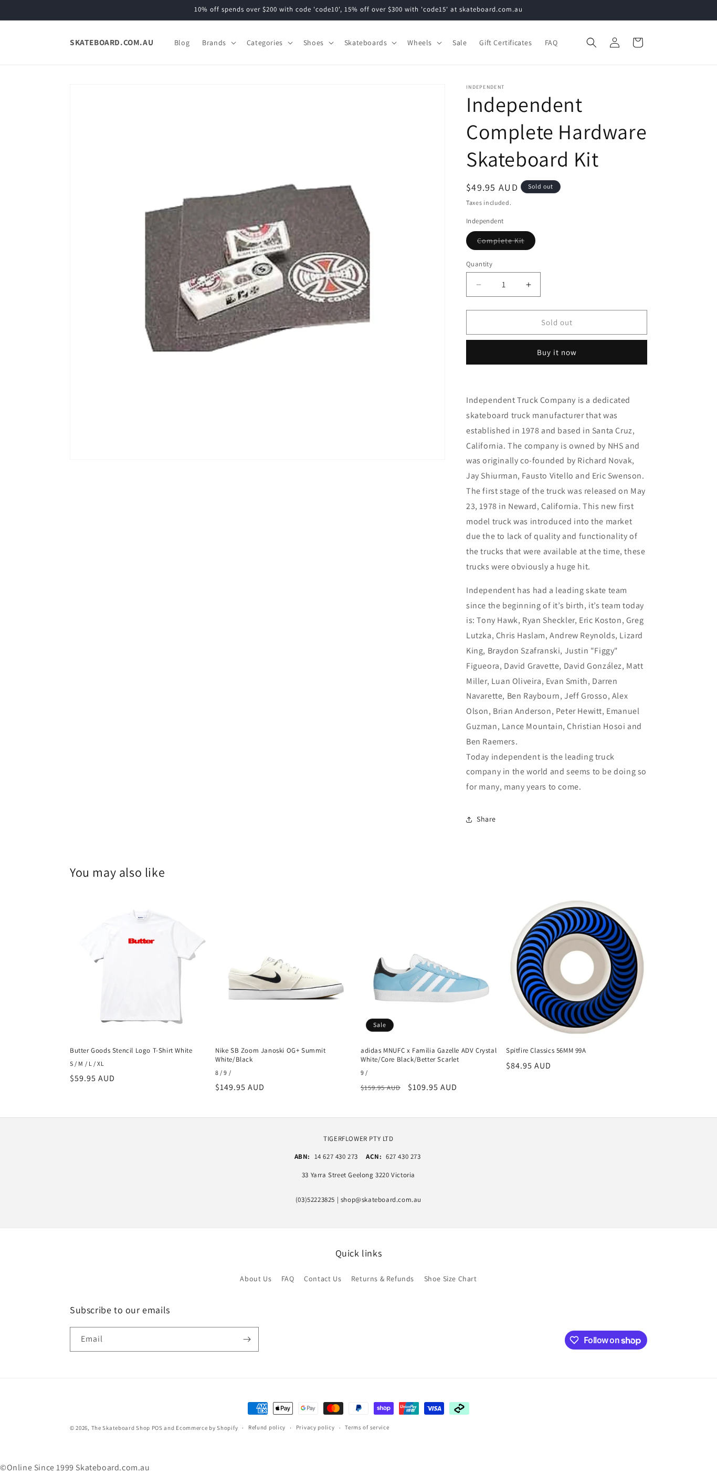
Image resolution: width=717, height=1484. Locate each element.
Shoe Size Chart (450, 1278)
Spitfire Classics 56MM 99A (546, 1050)
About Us (255, 1278)
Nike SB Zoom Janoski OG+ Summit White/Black (270, 1055)
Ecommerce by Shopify (207, 1427)
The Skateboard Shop (120, 1427)
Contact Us (322, 1278)
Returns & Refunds (382, 1278)
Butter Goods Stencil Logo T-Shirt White (131, 1050)
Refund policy (267, 1427)
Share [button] (486, 819)
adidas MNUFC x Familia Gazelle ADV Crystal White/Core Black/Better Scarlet (429, 1055)
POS (157, 1427)
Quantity (479, 264)
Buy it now (557, 352)
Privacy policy (315, 1427)
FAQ (287, 1278)
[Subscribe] (246, 1339)
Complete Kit (506, 242)
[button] (218, 43)
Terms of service (367, 1427)
